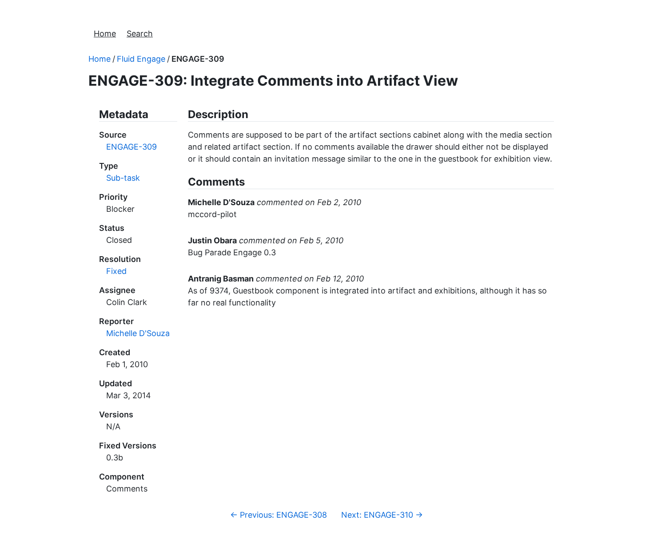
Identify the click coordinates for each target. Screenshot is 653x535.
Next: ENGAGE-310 (382, 514)
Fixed (116, 271)
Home (105, 33)
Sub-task (123, 177)
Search (140, 33)
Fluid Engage (141, 58)
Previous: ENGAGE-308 (278, 514)
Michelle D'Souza (138, 333)
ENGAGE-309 (197, 58)
